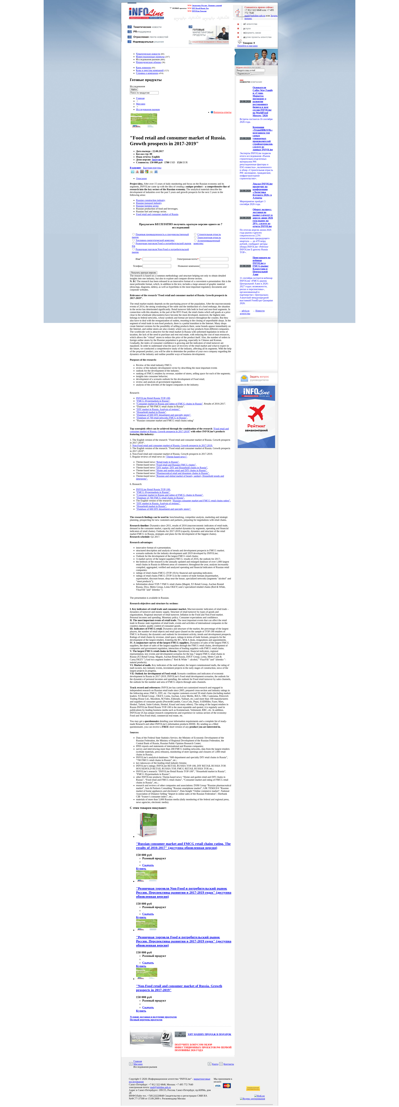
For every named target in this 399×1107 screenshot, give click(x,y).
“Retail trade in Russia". (167, 462)
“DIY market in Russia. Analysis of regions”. (158, 409)
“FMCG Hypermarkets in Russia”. (153, 401)
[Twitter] (132, 172)
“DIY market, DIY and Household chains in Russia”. (182, 467)
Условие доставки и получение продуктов (153, 1017)
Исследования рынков (148, 109)
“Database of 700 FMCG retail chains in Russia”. (160, 497)
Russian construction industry (150, 200)
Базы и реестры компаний (150, 70)
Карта (215, 1064)
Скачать (148, 865)
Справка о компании (147, 73)
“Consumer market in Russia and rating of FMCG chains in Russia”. (169, 495)
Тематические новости (148, 53)
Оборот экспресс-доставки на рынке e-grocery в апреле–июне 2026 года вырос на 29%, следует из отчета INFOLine (263, 218)
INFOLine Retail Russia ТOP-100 (153, 398)
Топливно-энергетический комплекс (155, 240)
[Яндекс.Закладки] (137, 172)
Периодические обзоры (148, 62)
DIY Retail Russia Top (200, 8)
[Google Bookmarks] (146, 172)
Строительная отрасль (209, 234)
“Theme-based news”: (176, 456)
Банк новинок (143, 67)
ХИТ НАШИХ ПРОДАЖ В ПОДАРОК (209, 1034)
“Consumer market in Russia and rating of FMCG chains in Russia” (169, 403)
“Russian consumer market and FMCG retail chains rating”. (201, 500)
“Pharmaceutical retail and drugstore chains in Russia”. (182, 473)
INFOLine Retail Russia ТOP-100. (153, 489)
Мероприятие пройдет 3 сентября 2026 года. (252, 202)
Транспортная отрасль (209, 237)
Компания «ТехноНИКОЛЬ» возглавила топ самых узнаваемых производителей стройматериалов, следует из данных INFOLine (263, 138)
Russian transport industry (148, 203)
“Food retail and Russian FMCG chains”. (176, 464)
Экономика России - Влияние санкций (207, 5)
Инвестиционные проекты (150, 56)
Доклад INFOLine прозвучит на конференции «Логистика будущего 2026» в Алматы (263, 190)
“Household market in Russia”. (151, 506)
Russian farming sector (147, 206)
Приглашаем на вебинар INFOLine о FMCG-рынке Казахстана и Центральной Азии (261, 266)
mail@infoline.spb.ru (255, 15)
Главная (140, 98)
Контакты (229, 1064)
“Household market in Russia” (151, 412)
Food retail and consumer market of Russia (157, 214)
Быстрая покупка (152, 167)
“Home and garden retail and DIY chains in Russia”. (181, 470)
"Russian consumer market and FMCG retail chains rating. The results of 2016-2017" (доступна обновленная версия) (183, 846)
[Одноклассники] (151, 172)
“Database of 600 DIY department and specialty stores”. (163, 415)
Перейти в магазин (247, 45)
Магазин (140, 104)
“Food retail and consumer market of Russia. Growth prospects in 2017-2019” (179, 430)
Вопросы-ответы (222, 112)
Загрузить (157, 159)
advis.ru (245, 310)
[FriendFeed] (156, 172)
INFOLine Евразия (199, 11)
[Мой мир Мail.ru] (142, 172)
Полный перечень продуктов (146, 1019)
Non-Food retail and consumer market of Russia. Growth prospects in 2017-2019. (172, 445)
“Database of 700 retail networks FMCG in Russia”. (161, 417)
